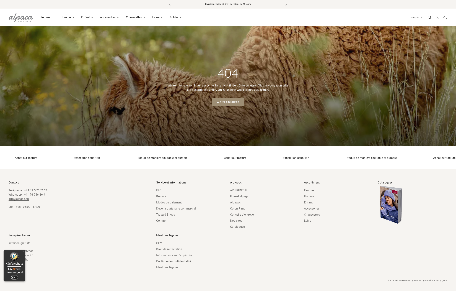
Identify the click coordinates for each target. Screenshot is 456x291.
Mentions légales (167, 267)
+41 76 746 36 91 (35, 194)
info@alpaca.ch (19, 199)
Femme (309, 190)
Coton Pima (237, 208)
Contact (161, 220)
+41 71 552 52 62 (35, 190)
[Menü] (23, 252)
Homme (309, 196)
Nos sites (236, 220)
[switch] (14, 277)
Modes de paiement (169, 202)
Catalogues (237, 226)
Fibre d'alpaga (239, 196)
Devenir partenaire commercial (176, 208)
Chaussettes (312, 214)
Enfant (308, 202)
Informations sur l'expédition (174, 255)
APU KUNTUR (239, 190)
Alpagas (235, 202)
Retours (161, 196)
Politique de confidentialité (173, 261)
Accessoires (312, 208)
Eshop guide (441, 280)
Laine (307, 220)
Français (415, 17)
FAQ (159, 190)
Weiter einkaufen (228, 102)
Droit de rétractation (169, 249)
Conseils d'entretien (242, 214)
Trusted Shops (165, 214)
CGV (159, 243)
